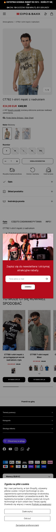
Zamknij (28, 287)
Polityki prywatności (41, 504)
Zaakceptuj (27, 511)
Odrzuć (27, 518)
